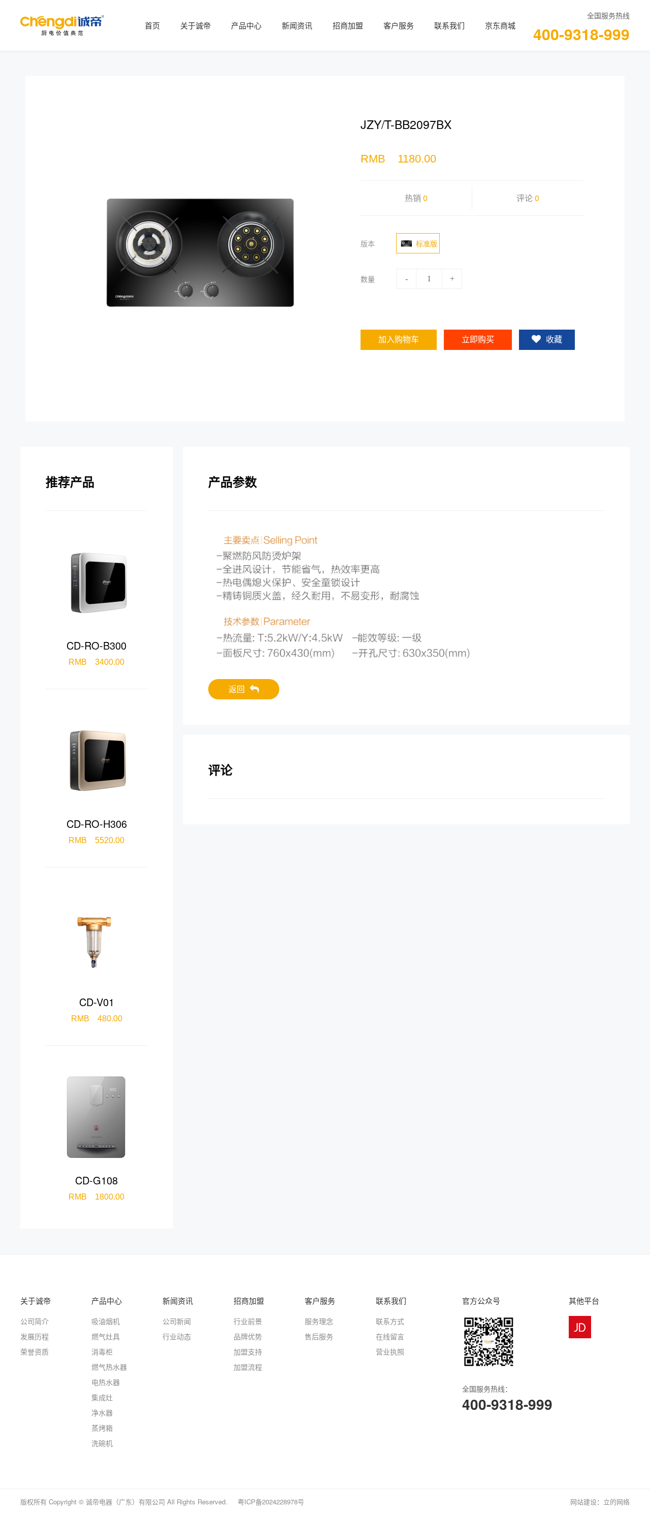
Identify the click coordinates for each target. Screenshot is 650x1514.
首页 (152, 25)
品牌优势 (248, 1336)
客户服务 (398, 25)
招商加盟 (348, 25)
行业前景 (248, 1321)
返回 (237, 689)
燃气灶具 (105, 1336)
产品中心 (246, 25)
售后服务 (319, 1336)
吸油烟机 (105, 1321)
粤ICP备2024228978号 (271, 1501)
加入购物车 (398, 339)
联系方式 (390, 1321)
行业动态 (176, 1336)
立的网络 (616, 1501)
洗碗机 (102, 1443)
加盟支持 (248, 1351)
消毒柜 (102, 1351)
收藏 (554, 339)
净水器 (102, 1412)
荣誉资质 (34, 1351)
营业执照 (390, 1351)
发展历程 (34, 1336)
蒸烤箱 (102, 1428)
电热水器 (105, 1382)
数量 (368, 279)
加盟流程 (248, 1367)
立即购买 (478, 339)
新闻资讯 (297, 25)
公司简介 (34, 1321)
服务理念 (319, 1321)
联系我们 (449, 25)
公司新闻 (176, 1321)
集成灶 (102, 1397)
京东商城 (500, 25)
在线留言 (390, 1336)
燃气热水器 (109, 1367)
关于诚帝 (195, 25)
